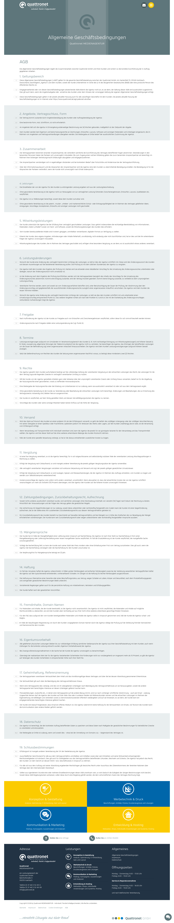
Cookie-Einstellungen (56, 908)
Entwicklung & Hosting (82, 884)
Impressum (116, 858)
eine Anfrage (59, 838)
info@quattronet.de (27, 890)
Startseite (23, 908)
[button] (144, 5)
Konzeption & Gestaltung (83, 855)
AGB (66, 908)
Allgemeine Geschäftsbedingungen (125, 855)
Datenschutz (116, 860)
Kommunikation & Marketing (85, 874)
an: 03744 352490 (107, 838)
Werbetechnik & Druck (82, 865)
